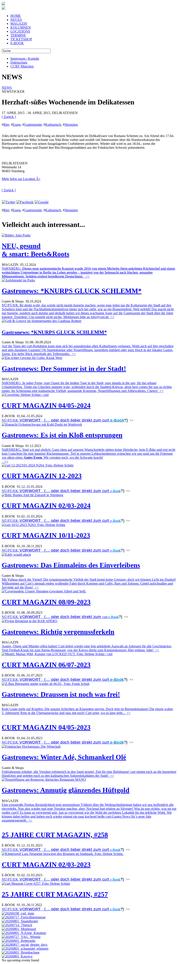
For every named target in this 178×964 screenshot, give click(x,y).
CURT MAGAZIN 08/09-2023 (46, 602)
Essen (17, 124)
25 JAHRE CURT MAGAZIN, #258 (55, 835)
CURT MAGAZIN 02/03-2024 (46, 505)
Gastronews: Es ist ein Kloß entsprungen (62, 435)
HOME (15, 16)
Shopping (71, 124)
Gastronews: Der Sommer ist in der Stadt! (64, 368)
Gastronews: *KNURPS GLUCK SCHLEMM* (72, 291)
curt (104, 617)
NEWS (7, 87)
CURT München (22, 66)
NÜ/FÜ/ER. (56, 420)
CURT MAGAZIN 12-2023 (42, 476)
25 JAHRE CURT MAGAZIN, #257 (55, 894)
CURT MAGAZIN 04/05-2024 (46, 405)
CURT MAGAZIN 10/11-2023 (46, 535)
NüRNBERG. (88, 272)
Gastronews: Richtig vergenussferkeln (58, 632)
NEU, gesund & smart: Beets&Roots (35, 250)
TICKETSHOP (21, 39)
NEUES (16, 19)
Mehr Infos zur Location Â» (21, 179)
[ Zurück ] (9, 117)
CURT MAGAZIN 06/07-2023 (46, 665)
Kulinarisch (53, 124)
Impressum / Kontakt (24, 58)
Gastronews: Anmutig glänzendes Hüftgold (65, 790)
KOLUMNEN (20, 27)
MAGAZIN (18, 23)
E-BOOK (17, 43)
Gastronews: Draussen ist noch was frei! (61, 694)
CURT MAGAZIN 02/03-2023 (46, 864)
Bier (6, 124)
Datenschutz (18, 62)
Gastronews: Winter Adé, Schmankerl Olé (64, 757)
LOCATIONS (20, 31)
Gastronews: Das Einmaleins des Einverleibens (71, 565)
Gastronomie (33, 124)
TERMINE (18, 35)
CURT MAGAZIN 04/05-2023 (46, 727)
